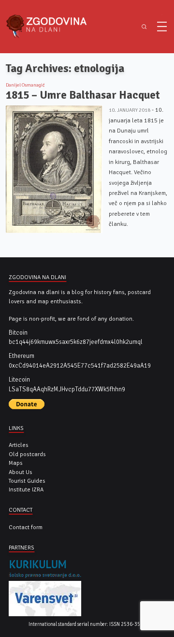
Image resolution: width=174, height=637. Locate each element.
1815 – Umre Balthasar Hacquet (83, 95)
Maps (16, 463)
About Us (20, 472)
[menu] (162, 27)
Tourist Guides (27, 481)
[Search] (144, 27)
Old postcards (27, 454)
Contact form (26, 527)
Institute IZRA (26, 489)
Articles (19, 445)
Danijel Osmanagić (25, 85)
